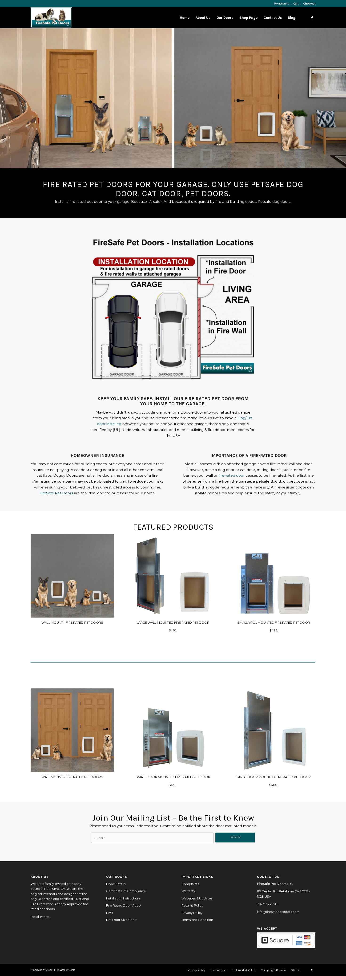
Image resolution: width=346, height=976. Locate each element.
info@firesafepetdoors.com (278, 912)
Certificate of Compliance (126, 891)
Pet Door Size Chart (121, 920)
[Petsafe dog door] (173, 576)
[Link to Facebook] (311, 17)
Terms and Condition (197, 920)
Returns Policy (192, 905)
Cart (296, 3)
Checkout (309, 3)
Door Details (115, 884)
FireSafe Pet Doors (56, 493)
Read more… (41, 917)
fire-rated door (231, 475)
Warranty (188, 891)
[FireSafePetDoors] (51, 17)
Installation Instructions (123, 898)
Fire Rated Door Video (123, 905)
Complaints (190, 884)
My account (281, 3)
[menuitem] (281, 3)
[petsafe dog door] (173, 730)
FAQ (109, 913)
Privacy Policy (191, 913)
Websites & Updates (196, 898)
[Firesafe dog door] (273, 576)
